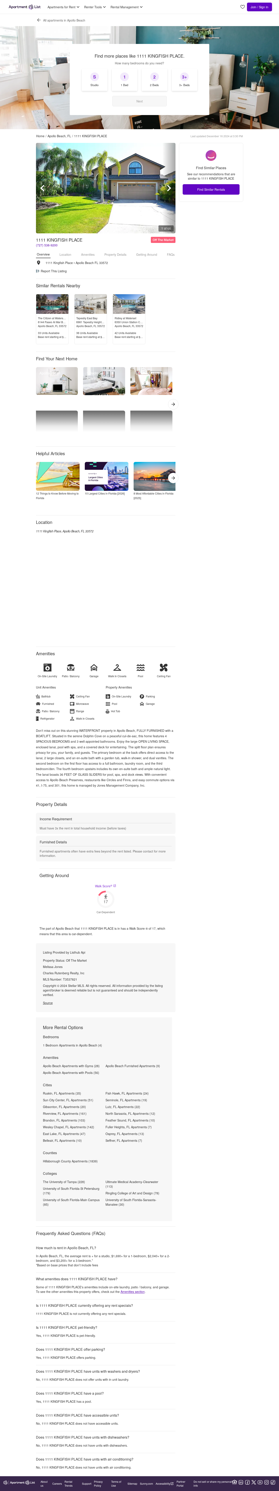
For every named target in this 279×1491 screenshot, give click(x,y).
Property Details (115, 254)
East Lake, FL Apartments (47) (64, 1134)
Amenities (88, 254)
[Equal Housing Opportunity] (234, 1482)
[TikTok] (273, 1482)
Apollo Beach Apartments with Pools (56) (71, 1072)
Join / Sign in (259, 7)
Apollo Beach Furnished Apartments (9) (132, 1066)
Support (86, 1483)
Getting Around (146, 254)
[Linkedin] (240, 1482)
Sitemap (132, 1483)
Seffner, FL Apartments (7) (123, 1140)
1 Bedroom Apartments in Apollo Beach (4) (72, 1045)
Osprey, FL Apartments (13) (124, 1134)
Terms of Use (116, 1483)
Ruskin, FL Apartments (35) (62, 1093)
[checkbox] (94, 80)
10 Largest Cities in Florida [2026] (105, 493)
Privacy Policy (98, 1483)
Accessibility (163, 1483)
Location (65, 254)
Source (48, 1003)
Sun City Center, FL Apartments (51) (68, 1100)
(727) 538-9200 (47, 245)
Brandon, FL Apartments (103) (64, 1120)
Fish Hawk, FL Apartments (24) (127, 1093)
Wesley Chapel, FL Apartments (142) (68, 1127)
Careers (57, 1483)
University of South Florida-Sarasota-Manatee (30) (131, 1202)
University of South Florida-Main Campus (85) (71, 1202)
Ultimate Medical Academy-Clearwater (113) (131, 1184)
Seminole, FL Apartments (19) (126, 1100)
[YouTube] (260, 1482)
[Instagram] (266, 1482)
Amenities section (133, 1291)
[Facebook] (247, 1482)
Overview (43, 254)
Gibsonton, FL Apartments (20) (64, 1107)
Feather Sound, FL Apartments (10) (130, 1120)
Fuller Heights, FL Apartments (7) (128, 1127)
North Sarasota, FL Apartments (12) (130, 1113)
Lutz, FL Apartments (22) (122, 1107)
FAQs (171, 254)
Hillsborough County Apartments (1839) (70, 1161)
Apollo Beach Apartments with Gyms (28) (71, 1066)
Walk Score (103, 886)
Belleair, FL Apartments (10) (62, 1140)
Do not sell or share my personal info (213, 1483)
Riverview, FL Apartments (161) (65, 1113)
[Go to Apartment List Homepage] (24, 7)
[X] (253, 1482)
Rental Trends (69, 1483)
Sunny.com (146, 1483)
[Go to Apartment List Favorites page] (242, 7)
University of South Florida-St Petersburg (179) (71, 1190)
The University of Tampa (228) (64, 1182)
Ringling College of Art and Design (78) (132, 1193)
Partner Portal (181, 1483)
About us (44, 1483)
